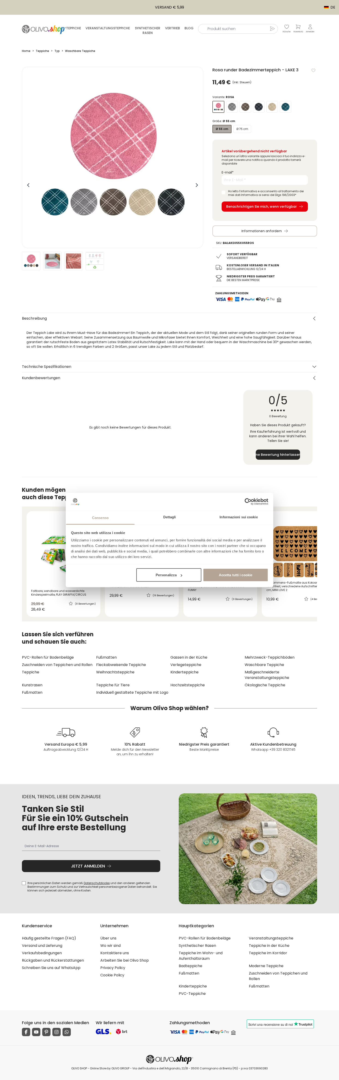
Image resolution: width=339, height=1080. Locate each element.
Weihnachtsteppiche (115, 672)
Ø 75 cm (242, 129)
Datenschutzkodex (97, 883)
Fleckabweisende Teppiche (121, 664)
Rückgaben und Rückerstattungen (53, 960)
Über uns (108, 938)
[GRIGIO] (232, 107)
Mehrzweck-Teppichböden (269, 657)
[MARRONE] (245, 107)
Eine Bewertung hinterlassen (278, 454)
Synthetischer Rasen (147, 30)
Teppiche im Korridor (268, 953)
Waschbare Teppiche (264, 664)
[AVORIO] (272, 107)
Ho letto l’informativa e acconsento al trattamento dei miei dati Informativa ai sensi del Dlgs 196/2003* (266, 193)
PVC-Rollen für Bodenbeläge (48, 657)
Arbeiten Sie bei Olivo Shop (124, 960)
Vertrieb (172, 28)
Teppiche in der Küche (269, 945)
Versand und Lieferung (42, 945)
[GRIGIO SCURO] (259, 107)
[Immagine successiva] (196, 185)
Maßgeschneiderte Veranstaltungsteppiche (267, 674)
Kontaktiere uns (114, 953)
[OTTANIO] (285, 107)
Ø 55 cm (222, 129)
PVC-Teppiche (192, 993)
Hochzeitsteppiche (187, 685)
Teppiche (73, 28)
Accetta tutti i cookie (235, 575)
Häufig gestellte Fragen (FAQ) (49, 938)
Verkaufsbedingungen (42, 953)
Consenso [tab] (100, 517)
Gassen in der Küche (188, 657)
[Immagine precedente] (28, 185)
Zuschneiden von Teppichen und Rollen (57, 664)
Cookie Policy (112, 975)
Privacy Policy (112, 967)
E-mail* (228, 172)
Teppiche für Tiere (113, 685)
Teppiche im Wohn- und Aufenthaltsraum (201, 955)
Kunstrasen (32, 685)
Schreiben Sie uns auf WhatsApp (51, 967)
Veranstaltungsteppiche (108, 28)
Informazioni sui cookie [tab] (239, 517)
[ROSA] (218, 107)
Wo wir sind (110, 945)
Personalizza (166, 575)
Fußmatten (106, 657)
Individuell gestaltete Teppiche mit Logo (132, 692)
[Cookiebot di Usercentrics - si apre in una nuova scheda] (248, 501)
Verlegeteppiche (185, 664)
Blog (188, 28)
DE (330, 7)
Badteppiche (190, 966)
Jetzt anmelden (88, 866)
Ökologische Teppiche (265, 685)
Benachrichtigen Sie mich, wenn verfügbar (261, 206)
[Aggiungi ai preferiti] (313, 70)
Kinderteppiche (184, 672)
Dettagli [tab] (169, 517)
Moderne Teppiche (266, 966)
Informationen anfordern (261, 231)
